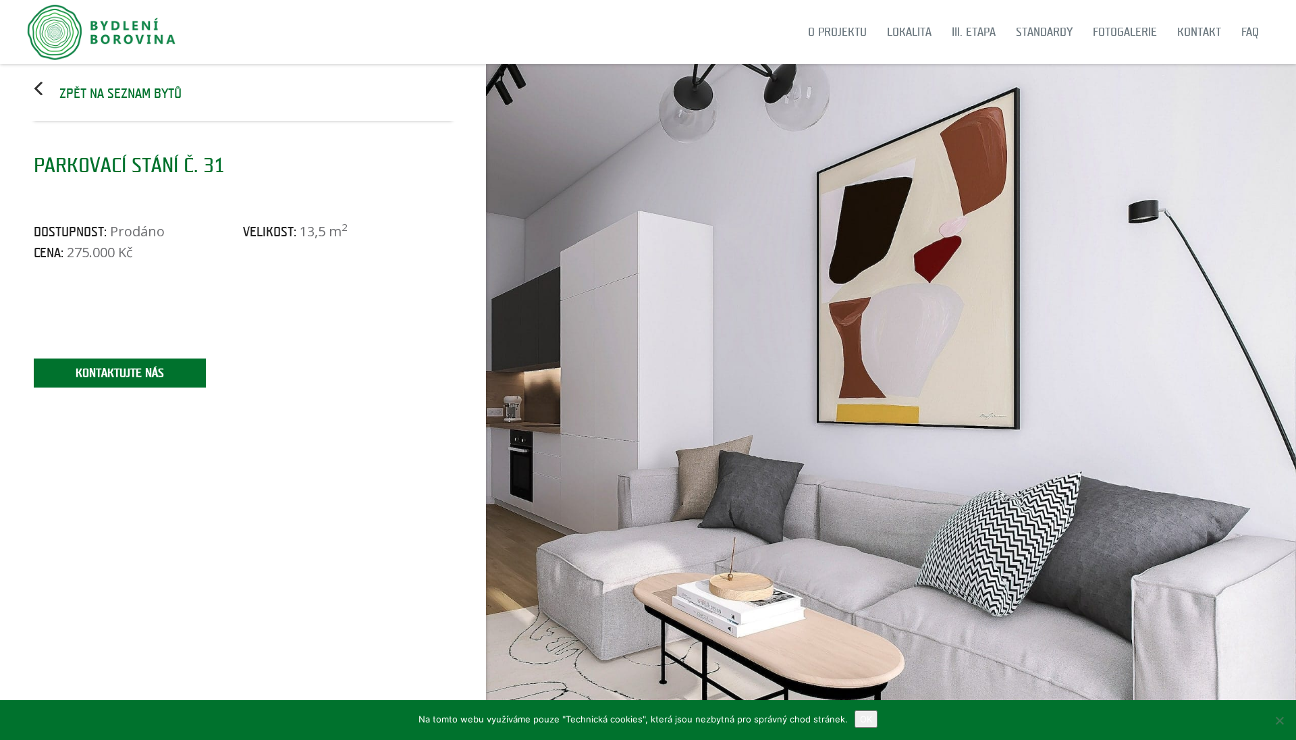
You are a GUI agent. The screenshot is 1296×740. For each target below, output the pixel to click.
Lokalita (909, 32)
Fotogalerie (1125, 32)
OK (866, 719)
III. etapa (974, 32)
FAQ (1250, 32)
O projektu (837, 32)
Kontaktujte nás (120, 373)
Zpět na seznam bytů (120, 93)
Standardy (1044, 32)
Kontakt (1199, 32)
